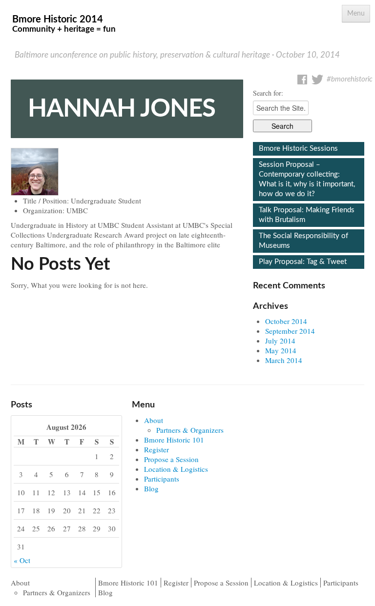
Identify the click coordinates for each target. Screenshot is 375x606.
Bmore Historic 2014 (64, 24)
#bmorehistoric (350, 79)
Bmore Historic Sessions (298, 148)
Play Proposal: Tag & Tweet (303, 261)
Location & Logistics (176, 469)
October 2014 (286, 321)
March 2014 (283, 360)
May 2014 (280, 350)
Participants (161, 479)
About (153, 420)
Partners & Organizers (190, 430)
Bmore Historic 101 (174, 439)
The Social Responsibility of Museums (303, 240)
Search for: (268, 93)
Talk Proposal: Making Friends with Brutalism (306, 214)
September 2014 (290, 331)
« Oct (22, 560)
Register (156, 449)
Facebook (302, 79)
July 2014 (280, 340)
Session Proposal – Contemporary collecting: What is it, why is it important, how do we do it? (307, 179)
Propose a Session (171, 459)
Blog (151, 488)
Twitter (317, 79)
